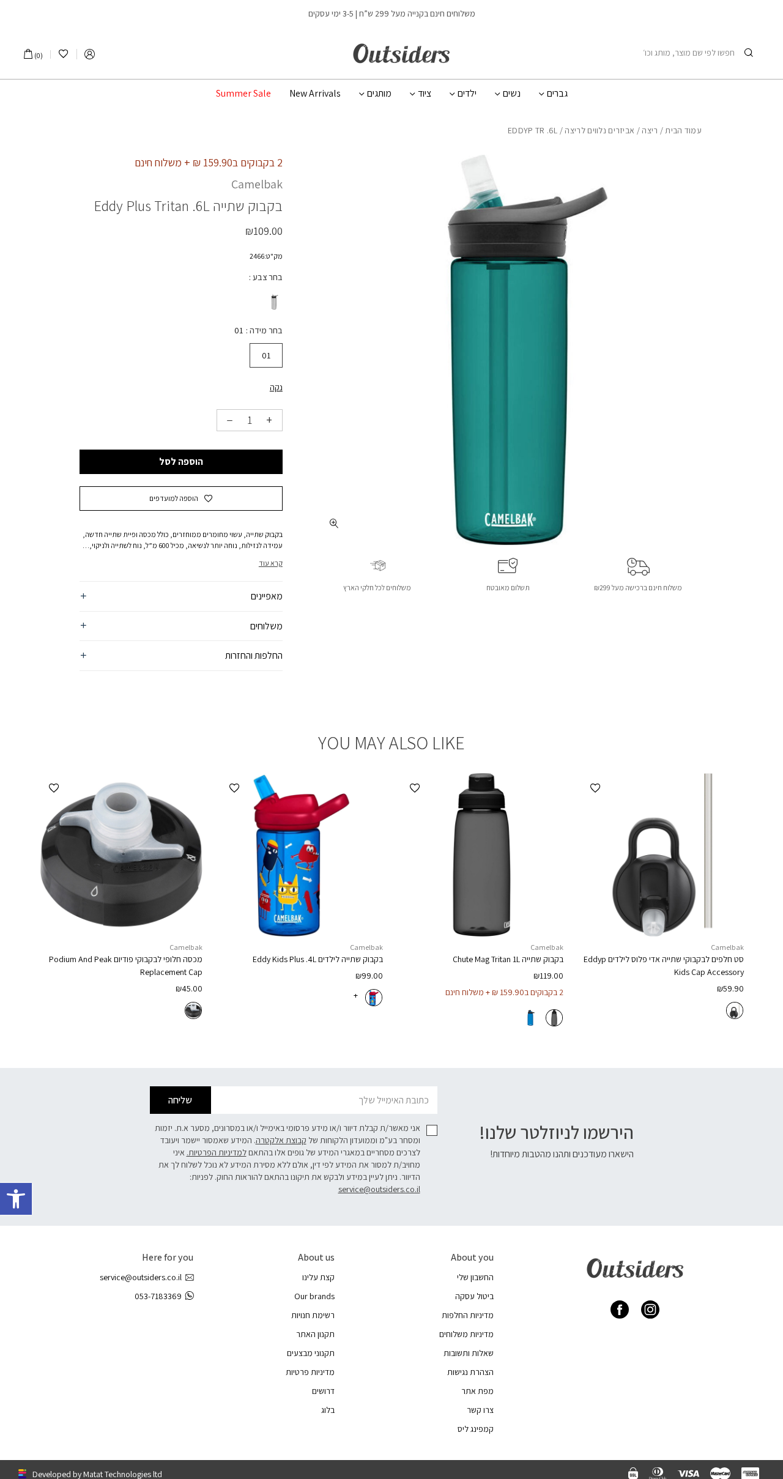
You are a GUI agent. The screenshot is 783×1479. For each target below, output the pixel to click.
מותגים (379, 93)
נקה (276, 387)
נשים (512, 93)
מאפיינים (267, 596)
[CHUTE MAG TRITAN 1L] (481, 854)
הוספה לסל (181, 461)
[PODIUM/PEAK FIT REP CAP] (120, 854)
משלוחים (266, 626)
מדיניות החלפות (468, 1315)
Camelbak (257, 184)
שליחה (180, 1100)
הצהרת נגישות (470, 1371)
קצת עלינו (318, 1277)
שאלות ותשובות (468, 1353)
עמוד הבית (683, 130)
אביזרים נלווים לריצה (599, 130)
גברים (557, 93)
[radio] (273, 301)
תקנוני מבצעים (311, 1353)
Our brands (314, 1296)
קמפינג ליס (476, 1428)
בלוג (328, 1409)
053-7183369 (158, 1296)
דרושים (323, 1390)
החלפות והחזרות (254, 655)
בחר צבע (267, 277)
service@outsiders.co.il (379, 1189)
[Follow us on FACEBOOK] (619, 1309)
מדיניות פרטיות (310, 1371)
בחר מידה (265, 330)
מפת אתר (477, 1390)
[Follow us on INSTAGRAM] (650, 1309)
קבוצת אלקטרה (281, 1140)
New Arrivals (315, 93)
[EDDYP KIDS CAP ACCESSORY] (662, 854)
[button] (16, 1199)
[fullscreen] (334, 523)
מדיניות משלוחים (466, 1334)
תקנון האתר (315, 1334)
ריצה (650, 130)
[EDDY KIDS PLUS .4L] (301, 854)
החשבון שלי (475, 1277)
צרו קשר (480, 1409)
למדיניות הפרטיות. (217, 1152)
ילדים (467, 93)
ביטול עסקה (474, 1296)
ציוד (424, 93)
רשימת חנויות (313, 1315)
